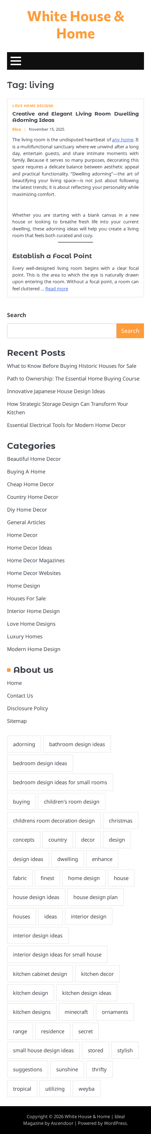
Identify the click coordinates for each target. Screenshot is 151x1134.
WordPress (115, 1123)
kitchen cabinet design (40, 973)
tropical (22, 1088)
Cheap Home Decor (30, 484)
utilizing (55, 1088)
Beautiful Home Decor (34, 458)
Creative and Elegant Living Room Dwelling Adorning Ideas (75, 117)
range (20, 1031)
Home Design (23, 585)
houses (21, 916)
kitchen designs (32, 1011)
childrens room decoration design (54, 820)
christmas (120, 820)
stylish (125, 1050)
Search (16, 315)
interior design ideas (38, 935)
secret (85, 1031)
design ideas (28, 858)
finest (47, 877)
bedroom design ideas (40, 763)
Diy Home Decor (27, 509)
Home (14, 682)
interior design (88, 916)
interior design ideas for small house (57, 954)
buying (21, 801)
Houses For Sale (26, 598)
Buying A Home (26, 471)
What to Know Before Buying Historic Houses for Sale (71, 365)
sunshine (67, 1069)
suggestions (27, 1069)
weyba (86, 1088)
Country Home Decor (32, 496)
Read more (56, 288)
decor (88, 839)
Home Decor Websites (34, 572)
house (121, 877)
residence (52, 1031)
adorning (24, 744)
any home (122, 139)
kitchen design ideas (86, 992)
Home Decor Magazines (36, 560)
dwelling (67, 858)
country (57, 839)
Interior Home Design (33, 610)
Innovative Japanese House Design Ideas (56, 391)
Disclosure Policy (27, 708)
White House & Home (75, 24)
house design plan (95, 896)
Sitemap (17, 720)
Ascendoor (62, 1123)
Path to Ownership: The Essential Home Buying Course (73, 378)
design (117, 839)
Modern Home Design (33, 648)
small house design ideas (43, 1050)
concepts (23, 839)
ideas (50, 916)
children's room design (71, 801)
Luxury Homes (24, 636)
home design (84, 877)
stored (95, 1050)
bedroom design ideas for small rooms (60, 782)
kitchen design (30, 992)
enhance (102, 858)
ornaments (115, 1011)
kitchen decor (97, 973)
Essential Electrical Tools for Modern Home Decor (66, 424)
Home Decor (22, 534)
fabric (20, 877)
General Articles (26, 522)
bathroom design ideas (77, 744)
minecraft (76, 1011)
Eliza (16, 129)
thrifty (99, 1069)
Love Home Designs (33, 106)
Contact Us (20, 695)
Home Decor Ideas (29, 547)
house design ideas (36, 896)
